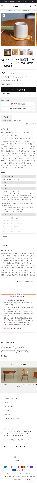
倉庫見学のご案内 (31, 123)
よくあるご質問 (8, 406)
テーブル (4, 385)
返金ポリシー (29, 473)
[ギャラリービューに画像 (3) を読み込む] (22, 52)
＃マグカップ (21, 352)
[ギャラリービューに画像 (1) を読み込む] (7, 52)
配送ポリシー (25, 476)
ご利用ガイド (8, 402)
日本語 (17, 460)
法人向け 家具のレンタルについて (14, 418)
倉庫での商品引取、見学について (18, 440)
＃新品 (4, 356)
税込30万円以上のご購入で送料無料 (18, 10)
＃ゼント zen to (8, 352)
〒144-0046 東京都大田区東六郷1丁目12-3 (18, 431)
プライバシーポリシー (9, 476)
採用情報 (6, 410)
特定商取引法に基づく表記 (19, 479)
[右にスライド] (35, 52)
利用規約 (18, 476)
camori (11, 473)
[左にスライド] (2, 52)
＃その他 (19, 348)
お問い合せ (7, 414)
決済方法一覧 (7, 93)
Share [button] (5, 237)
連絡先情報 (32, 476)
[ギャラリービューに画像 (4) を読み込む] (30, 52)
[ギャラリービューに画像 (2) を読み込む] (15, 52)
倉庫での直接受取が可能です (18, 108)
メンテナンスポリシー (11, 398)
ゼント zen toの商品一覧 (25, 282)
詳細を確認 (18, 104)
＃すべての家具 (7, 348)
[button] (2, 6)
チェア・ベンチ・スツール (24, 386)
